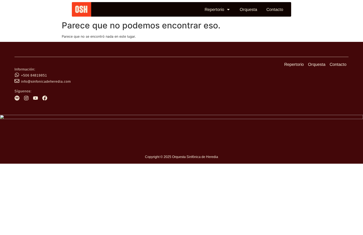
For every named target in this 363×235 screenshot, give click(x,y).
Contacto (274, 9)
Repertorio (214, 9)
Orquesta (248, 9)
